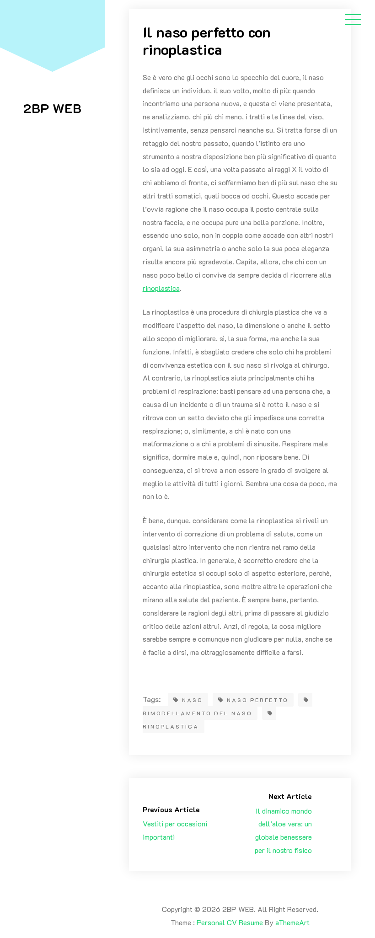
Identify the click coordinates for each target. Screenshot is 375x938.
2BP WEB (52, 108)
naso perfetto (257, 699)
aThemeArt (292, 922)
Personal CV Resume (230, 922)
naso (192, 699)
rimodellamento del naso (197, 713)
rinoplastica (161, 288)
